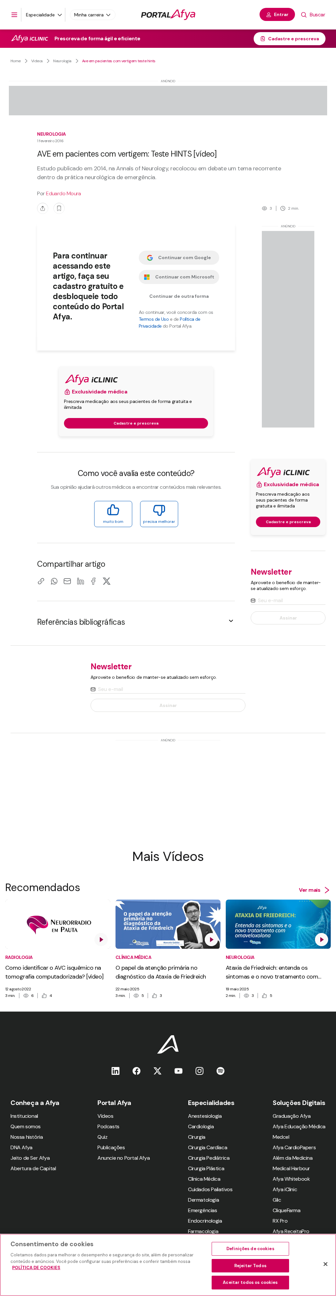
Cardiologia (201, 1126)
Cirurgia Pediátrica (208, 1157)
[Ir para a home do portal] (168, 15)
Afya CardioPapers (294, 1147)
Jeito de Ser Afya (30, 1157)
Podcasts (108, 1126)
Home (15, 61)
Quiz (102, 1137)
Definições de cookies (250, 1248)
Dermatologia (203, 1199)
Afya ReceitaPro (291, 1231)
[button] (136, 622)
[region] (168, 1265)
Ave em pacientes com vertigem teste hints (119, 61)
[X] (107, 581)
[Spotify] (220, 1071)
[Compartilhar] (42, 208)
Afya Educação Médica (299, 1126)
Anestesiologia (204, 1116)
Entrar (281, 14)
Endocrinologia (205, 1220)
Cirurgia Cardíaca (207, 1147)
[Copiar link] (41, 581)
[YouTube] (178, 1071)
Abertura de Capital (33, 1168)
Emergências (202, 1210)
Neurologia (62, 61)
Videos (37, 61)
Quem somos (25, 1126)
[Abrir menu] (14, 15)
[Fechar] (325, 1264)
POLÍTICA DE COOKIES (36, 1267)
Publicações (111, 1147)
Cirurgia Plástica (206, 1168)
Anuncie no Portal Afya (123, 1157)
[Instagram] (199, 1071)
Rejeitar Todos (250, 1265)
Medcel (281, 1137)
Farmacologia (203, 1231)
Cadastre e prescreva (293, 39)
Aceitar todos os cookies (250, 1282)
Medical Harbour (291, 1168)
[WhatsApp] (54, 581)
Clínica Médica (204, 1178)
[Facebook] (93, 581)
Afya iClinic (285, 1189)
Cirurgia (196, 1137)
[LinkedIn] (80, 581)
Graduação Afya (291, 1116)
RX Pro (280, 1220)
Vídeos (105, 1116)
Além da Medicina (293, 1157)
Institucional (24, 1116)
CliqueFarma (287, 1210)
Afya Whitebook (291, 1178)
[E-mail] (67, 581)
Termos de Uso (154, 319)
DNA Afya (21, 1147)
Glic (277, 1199)
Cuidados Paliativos (210, 1189)
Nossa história (26, 1137)
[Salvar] (59, 208)
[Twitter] (157, 1071)
